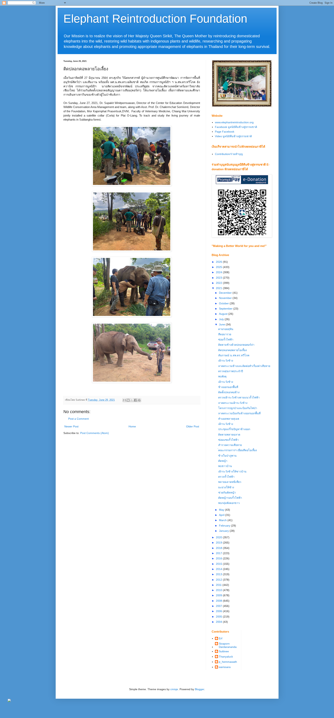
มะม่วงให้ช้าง (226, 487)
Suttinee (224, 651)
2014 (219, 569)
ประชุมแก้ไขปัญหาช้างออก (234, 429)
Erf (220, 638)
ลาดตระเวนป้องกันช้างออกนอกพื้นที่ (239, 413)
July (222, 319)
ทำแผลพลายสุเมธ (228, 418)
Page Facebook (224, 131)
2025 (219, 267)
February (225, 525)
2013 (219, 574)
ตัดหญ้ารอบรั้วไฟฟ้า (230, 497)
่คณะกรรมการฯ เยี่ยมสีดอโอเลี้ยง (237, 450)
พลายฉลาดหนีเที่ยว (229, 481)
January (224, 530)
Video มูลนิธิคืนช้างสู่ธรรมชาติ (233, 136)
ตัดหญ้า (222, 460)
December (226, 292)
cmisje (174, 689)
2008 (219, 600)
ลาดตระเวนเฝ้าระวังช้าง (232, 402)
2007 (219, 605)
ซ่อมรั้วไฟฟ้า (225, 339)
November (226, 297)
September (226, 308)
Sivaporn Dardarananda (228, 645)
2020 (219, 537)
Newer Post (71, 426)
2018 (219, 548)
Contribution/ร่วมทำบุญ (229, 154)
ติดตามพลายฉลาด (229, 434)
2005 (219, 616)
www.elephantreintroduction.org (234, 122)
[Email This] (124, 400)
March (223, 520)
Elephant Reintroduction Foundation (155, 18)
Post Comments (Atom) (94, 433)
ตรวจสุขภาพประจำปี (230, 371)
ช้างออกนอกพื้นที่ (228, 387)
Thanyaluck (226, 656)
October (224, 303)
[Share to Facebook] (135, 400)
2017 (219, 553)
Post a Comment (78, 418)
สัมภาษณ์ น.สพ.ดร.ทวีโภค (233, 355)
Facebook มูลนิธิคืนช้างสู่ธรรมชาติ (236, 126)
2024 (219, 272)
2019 (219, 542)
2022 (219, 282)
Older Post (192, 426)
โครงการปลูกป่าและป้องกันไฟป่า (237, 408)
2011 (219, 584)
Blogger (199, 689)
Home (132, 426)
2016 (219, 558)
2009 (219, 595)
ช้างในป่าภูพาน (227, 455)
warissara (225, 667)
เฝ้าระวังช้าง (225, 360)
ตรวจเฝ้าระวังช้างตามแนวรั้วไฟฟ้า (239, 397)
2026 (219, 261)
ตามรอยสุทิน (225, 329)
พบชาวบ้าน (225, 466)
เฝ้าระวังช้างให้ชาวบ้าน (232, 471)
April (222, 514)
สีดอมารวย (224, 334)
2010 (219, 590)
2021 (219, 288)
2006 (219, 611)
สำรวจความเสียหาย (230, 445)
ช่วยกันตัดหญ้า (227, 492)
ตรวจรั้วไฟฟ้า (226, 476)
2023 (219, 277)
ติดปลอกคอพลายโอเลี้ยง (232, 350)
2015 (219, 563)
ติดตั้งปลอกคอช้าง (228, 392)
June (222, 324)
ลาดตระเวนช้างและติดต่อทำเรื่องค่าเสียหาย (244, 366)
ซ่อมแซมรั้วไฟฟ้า (228, 439)
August (223, 313)
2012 (219, 579)
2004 (219, 621)
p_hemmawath (228, 661)
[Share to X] (132, 400)
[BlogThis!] (128, 400)
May (222, 509)
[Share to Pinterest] (139, 400)
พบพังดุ (222, 376)
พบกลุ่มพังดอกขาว (229, 502)
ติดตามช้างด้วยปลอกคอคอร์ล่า (236, 344)
